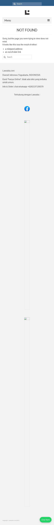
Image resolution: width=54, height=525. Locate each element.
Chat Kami (45, 520)
